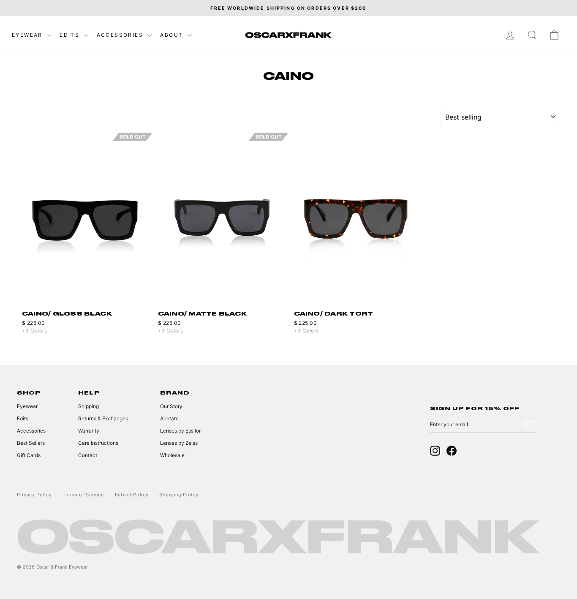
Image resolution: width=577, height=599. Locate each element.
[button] (146, 219)
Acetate (169, 418)
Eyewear (28, 35)
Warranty (88, 430)
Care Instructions (98, 443)
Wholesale (172, 455)
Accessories (121, 35)
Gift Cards (29, 455)
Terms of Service (83, 495)
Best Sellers (31, 443)
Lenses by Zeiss (179, 443)
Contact (87, 455)
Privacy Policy (34, 495)
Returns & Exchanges (103, 418)
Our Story (171, 406)
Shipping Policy (178, 495)
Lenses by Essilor (180, 430)
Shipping (88, 406)
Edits (71, 35)
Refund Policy (132, 495)
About (172, 35)
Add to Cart (356, 294)
